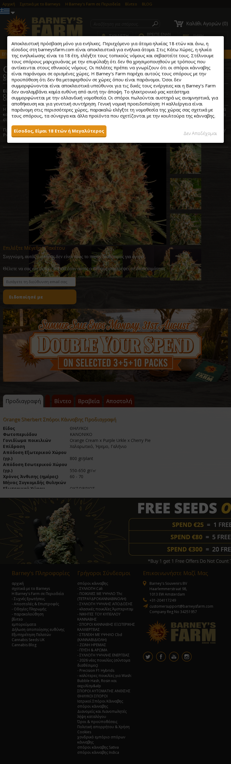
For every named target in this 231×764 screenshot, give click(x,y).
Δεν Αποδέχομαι (200, 133)
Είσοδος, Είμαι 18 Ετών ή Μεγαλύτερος (59, 131)
